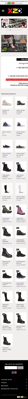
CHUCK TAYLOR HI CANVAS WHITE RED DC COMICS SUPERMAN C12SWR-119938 (20, 132)
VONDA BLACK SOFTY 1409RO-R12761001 (20, 305)
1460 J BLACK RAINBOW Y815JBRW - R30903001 (5, 176)
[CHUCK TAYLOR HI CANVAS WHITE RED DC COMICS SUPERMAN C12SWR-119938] (21, 124)
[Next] (24, 24)
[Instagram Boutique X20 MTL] (15, 372)
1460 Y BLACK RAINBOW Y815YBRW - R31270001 (19, 176)
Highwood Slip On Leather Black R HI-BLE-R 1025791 (6, 262)
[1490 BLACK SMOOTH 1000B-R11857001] (7, 340)
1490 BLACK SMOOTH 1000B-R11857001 (6, 348)
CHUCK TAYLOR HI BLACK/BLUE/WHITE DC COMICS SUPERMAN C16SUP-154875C (7, 132)
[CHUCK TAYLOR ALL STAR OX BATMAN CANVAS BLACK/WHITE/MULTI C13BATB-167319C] (21, 146)
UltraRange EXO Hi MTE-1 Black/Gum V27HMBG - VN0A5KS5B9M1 (6, 283)
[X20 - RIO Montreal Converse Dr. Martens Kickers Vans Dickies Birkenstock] (17, 11)
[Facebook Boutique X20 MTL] (12, 372)
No (13, 3)
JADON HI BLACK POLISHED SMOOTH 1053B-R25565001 (20, 327)
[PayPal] (22, 397)
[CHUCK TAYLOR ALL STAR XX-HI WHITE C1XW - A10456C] (21, 189)
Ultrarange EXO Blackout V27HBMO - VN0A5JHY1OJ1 (20, 262)
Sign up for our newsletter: (14, 364)
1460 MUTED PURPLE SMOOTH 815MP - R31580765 (21, 219)
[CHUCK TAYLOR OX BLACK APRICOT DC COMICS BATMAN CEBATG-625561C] (7, 146)
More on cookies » (19, 3)
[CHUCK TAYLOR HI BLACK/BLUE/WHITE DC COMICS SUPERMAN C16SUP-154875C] (7, 124)
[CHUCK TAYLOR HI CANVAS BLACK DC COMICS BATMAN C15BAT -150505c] (21, 102)
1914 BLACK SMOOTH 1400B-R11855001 (6, 327)
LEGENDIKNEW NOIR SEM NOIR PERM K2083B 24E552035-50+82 (20, 240)
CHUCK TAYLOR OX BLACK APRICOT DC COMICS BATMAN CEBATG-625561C (7, 154)
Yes (9, 3)
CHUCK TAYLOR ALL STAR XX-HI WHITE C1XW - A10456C (20, 197)
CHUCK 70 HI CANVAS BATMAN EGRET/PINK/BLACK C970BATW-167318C (7, 111)
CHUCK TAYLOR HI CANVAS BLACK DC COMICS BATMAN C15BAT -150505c (21, 111)
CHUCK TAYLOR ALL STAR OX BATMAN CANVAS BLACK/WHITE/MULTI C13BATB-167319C (21, 154)
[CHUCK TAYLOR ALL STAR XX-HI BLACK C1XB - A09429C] (7, 189)
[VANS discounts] (14, 23)
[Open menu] (3, 10)
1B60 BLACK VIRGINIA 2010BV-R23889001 (5, 305)
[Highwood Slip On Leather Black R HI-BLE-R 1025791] (7, 254)
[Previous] (4, 24)
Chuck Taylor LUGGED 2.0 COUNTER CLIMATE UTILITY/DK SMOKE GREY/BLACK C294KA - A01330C (6, 219)
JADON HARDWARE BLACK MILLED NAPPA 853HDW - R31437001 (6, 240)
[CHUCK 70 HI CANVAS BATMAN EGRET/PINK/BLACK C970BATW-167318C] (7, 102)
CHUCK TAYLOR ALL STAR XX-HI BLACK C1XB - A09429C (6, 197)
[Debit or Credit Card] (25, 397)
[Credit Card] (18, 397)
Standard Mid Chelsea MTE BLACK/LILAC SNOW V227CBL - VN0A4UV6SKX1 (20, 283)
